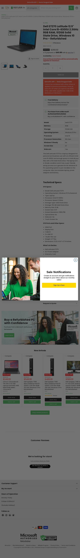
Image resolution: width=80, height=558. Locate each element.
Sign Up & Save (59, 285)
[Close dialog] (75, 260)
